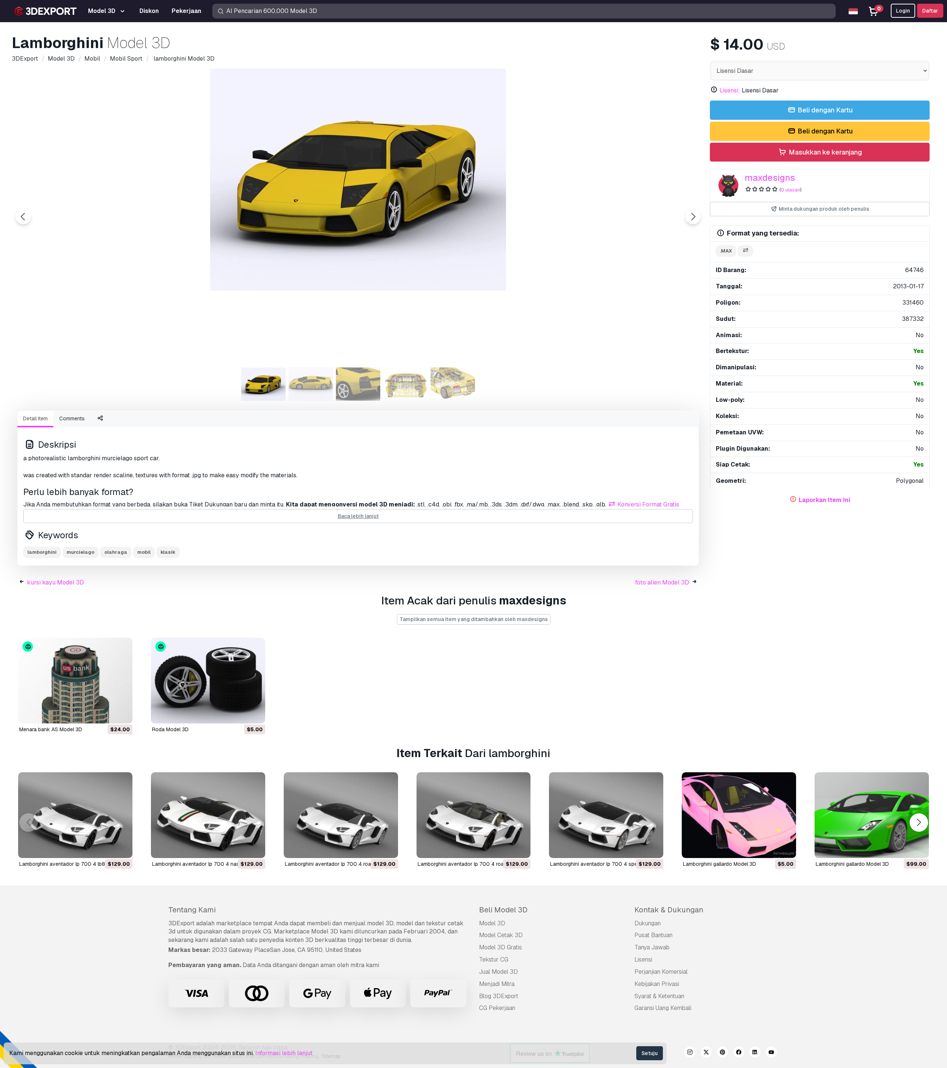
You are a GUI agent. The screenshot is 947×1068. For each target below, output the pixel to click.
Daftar (930, 10)
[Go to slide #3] (358, 384)
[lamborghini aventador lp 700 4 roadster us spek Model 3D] (474, 815)
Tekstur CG (493, 959)
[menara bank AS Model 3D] (75, 680)
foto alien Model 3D (662, 582)
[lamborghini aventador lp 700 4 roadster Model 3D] (341, 815)
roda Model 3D (170, 729)
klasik (168, 552)
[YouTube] (771, 1053)
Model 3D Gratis (500, 947)
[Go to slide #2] (311, 384)
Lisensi (643, 959)
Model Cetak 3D (501, 935)
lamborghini (42, 552)
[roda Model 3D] (208, 680)
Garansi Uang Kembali (662, 1008)
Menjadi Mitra (497, 984)
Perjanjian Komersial (661, 972)
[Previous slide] (23, 216)
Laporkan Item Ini (824, 500)
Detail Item (35, 418)
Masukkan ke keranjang (824, 152)
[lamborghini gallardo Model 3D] (739, 815)
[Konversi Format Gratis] (745, 251)
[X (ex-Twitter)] (706, 1053)
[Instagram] (690, 1053)
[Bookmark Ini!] (121, 713)
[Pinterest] (722, 1053)
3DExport (181, 923)
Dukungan (647, 923)
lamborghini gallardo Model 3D (719, 864)
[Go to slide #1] (263, 384)
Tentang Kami (192, 910)
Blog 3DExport (498, 996)
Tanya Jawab (652, 947)
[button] (919, 822)
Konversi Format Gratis (647, 504)
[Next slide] (693, 216)
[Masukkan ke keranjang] (106, 713)
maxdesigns (770, 177)
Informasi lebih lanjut (284, 1053)
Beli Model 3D (503, 910)
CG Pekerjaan (497, 1008)
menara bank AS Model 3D (50, 729)
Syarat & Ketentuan (659, 996)
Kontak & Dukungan (668, 910)
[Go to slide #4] (405, 384)
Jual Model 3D (498, 972)
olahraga (115, 552)
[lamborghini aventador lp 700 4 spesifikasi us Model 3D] (606, 815)
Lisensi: (729, 90)
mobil (144, 552)
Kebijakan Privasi (656, 984)
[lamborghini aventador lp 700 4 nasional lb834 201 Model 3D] (208, 815)
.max (726, 251)
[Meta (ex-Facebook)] (738, 1053)
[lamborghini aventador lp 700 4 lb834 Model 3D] (75, 815)
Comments (72, 418)
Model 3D (492, 923)
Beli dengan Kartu (824, 110)
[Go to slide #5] (453, 384)
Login (903, 10)
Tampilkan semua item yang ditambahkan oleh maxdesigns (474, 619)
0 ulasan (790, 190)
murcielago (80, 552)
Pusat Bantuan (653, 935)
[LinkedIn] (755, 1053)
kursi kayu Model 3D (55, 582)
